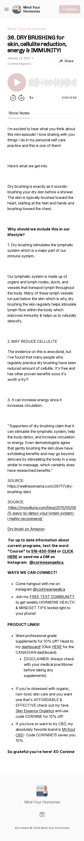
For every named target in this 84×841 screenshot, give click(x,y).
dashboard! (31, 646)
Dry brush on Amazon (26, 529)
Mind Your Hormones (31, 9)
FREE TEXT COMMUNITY (52, 596)
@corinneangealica (49, 589)
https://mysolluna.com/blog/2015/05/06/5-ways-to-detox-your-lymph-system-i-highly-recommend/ (41, 513)
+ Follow (70, 9)
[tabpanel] (42, 442)
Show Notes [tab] (19, 113)
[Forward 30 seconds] (21, 97)
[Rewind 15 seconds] (13, 97)
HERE (57, 646)
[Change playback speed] (31, 97)
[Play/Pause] (16, 82)
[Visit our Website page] (42, 814)
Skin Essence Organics (35, 710)
